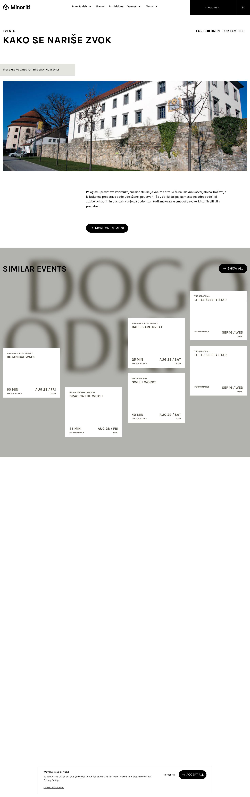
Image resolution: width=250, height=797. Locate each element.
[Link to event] (31, 373)
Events (100, 6)
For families (233, 31)
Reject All (169, 774)
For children (208, 31)
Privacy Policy (51, 780)
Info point (211, 7)
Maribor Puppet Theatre (20, 353)
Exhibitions (116, 6)
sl (243, 7)
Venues (131, 6)
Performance (14, 393)
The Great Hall (139, 378)
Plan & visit (79, 6)
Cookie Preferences (54, 787)
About (149, 6)
